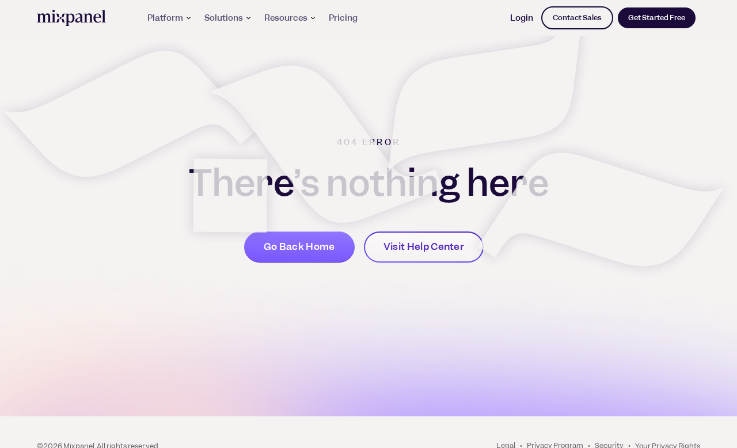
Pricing (343, 18)
